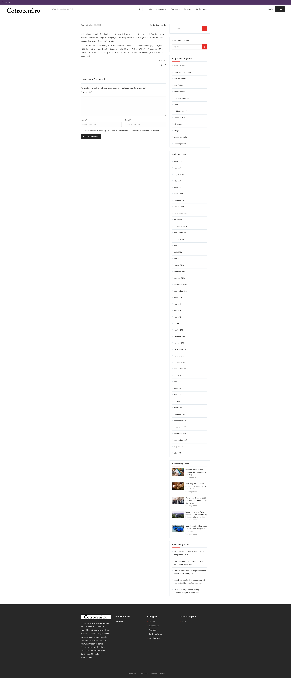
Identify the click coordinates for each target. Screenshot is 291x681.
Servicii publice (202, 9)
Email (128, 120)
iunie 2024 (178, 252)
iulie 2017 (177, 382)
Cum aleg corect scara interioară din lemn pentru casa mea (196, 486)
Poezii (176, 105)
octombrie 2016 (180, 434)
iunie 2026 (178, 161)
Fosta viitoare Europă (182, 72)
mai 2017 (177, 395)
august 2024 (179, 239)
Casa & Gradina (180, 66)
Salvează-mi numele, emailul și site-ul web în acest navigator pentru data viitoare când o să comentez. (122, 131)
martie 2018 (178, 330)
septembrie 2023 (180, 291)
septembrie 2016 (180, 440)
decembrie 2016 (180, 421)
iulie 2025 (177, 181)
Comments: (86, 92)
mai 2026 (177, 168)
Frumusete (175, 9)
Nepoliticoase (179, 92)
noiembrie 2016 (180, 427)
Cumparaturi (161, 9)
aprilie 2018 (178, 323)
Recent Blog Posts (180, 544)
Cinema (152, 622)
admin (84, 25)
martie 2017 (178, 408)
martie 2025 (179, 194)
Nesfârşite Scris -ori (181, 98)
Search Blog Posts (180, 40)
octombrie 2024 (180, 226)
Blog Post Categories (182, 58)
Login (270, 9)
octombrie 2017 (180, 362)
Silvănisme (178, 124)
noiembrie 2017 (180, 356)
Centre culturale (155, 634)
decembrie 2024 (180, 213)
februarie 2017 (179, 414)
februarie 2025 (180, 200)
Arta (150, 9)
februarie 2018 (179, 336)
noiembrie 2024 (180, 220)
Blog (280, 9)
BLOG (184, 622)
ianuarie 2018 (179, 343)
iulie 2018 (177, 310)
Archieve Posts (179, 154)
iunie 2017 (178, 388)
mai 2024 (178, 259)
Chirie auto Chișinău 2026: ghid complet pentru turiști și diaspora (196, 500)
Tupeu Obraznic (180, 137)
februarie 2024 (180, 272)
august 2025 (179, 174)
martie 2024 (179, 265)
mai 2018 (177, 317)
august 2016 (178, 447)
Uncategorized (180, 143)
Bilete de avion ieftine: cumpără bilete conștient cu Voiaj (196, 472)
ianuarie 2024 (179, 278)
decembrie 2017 (180, 349)
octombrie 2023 (180, 284)
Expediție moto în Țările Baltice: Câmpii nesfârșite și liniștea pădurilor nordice (196, 514)
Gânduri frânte (180, 79)
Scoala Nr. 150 (179, 118)
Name (84, 120)
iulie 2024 (178, 246)
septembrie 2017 (180, 369)
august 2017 (178, 375)
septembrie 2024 (181, 233)
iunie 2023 (178, 297)
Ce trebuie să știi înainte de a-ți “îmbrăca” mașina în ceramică (196, 528)
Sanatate (188, 9)
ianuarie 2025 (179, 207)
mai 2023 (177, 304)
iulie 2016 (177, 453)
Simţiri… (177, 131)
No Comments (159, 25)
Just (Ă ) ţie (178, 85)
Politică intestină (180, 111)
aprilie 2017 (178, 401)
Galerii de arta (154, 638)
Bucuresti (119, 622)
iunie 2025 (178, 187)
